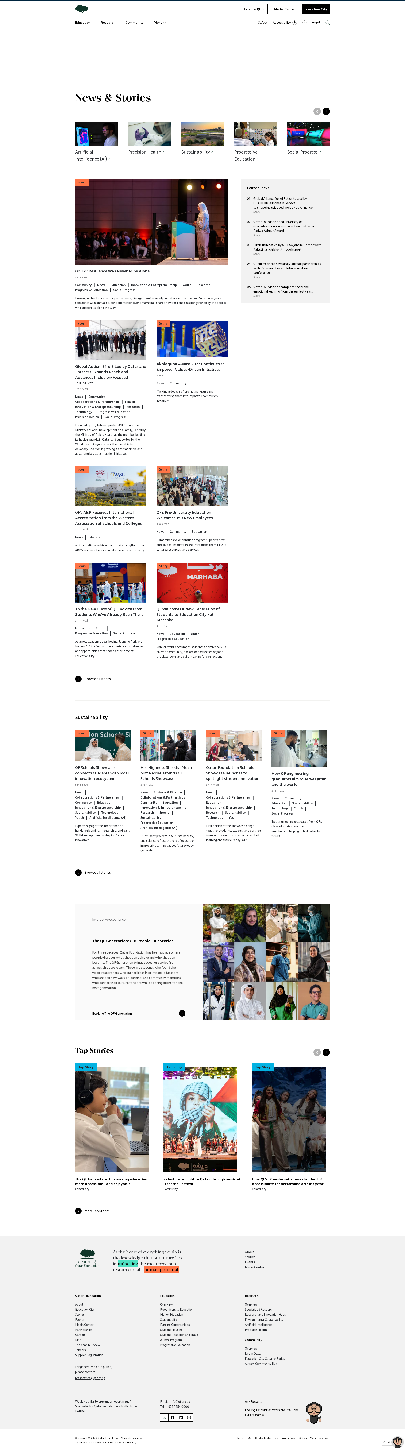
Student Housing (171, 1329)
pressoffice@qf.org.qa (90, 1378)
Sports (164, 812)
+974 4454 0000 (177, 1406)
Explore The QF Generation (112, 1013)
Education (83, 22)
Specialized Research (259, 1309)
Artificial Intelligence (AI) (107, 817)
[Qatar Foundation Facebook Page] (172, 1417)
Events (250, 1262)
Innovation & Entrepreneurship (154, 285)
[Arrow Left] (317, 111)
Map (78, 1340)
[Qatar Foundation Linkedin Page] (181, 1417)
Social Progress (124, 290)
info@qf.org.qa (180, 1401)
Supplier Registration (89, 1355)
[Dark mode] (304, 22)
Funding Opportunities (175, 1324)
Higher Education (171, 1314)
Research (108, 22)
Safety (263, 22)
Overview (166, 1304)
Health (130, 401)
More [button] (158, 22)
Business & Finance (168, 792)
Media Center (284, 9)
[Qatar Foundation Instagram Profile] (189, 1417)
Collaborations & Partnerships (97, 401)
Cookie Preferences (266, 1437)
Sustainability (91, 717)
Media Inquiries (319, 1437)
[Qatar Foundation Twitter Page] (164, 1417)
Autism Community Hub (261, 1363)
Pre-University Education (176, 1309)
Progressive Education (91, 290)
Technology (83, 412)
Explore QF (252, 9)
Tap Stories (94, 1051)
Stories (250, 1257)
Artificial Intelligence (258, 1324)
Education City (85, 1309)
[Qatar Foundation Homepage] (83, 9)
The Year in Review (87, 1345)
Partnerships (83, 1329)
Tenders (80, 1350)
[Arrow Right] (326, 111)
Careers (80, 1335)
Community (135, 22)
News (101, 285)
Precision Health (87, 417)
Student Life (168, 1319)
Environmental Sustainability (264, 1319)
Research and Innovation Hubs (265, 1314)
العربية (316, 22)
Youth (186, 285)
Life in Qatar (253, 1353)
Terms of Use (244, 1437)
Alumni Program (171, 1340)
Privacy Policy (289, 1437)
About (249, 1252)
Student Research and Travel (179, 1335)
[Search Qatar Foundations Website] (327, 22)
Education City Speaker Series (265, 1358)
